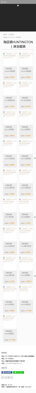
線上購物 (11, 34)
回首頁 (5, 34)
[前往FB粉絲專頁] (6, 372)
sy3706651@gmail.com (14, 363)
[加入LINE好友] (18, 372)
